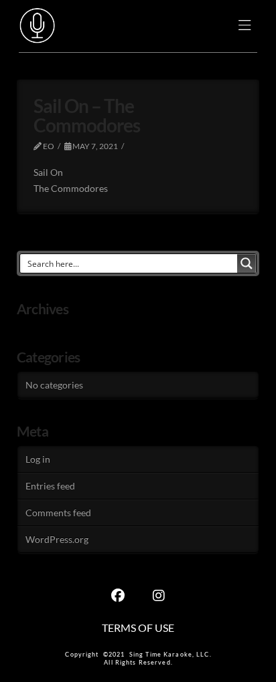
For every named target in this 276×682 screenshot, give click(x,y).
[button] (245, 26)
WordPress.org (56, 539)
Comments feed (58, 512)
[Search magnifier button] (246, 263)
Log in (37, 459)
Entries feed (50, 485)
